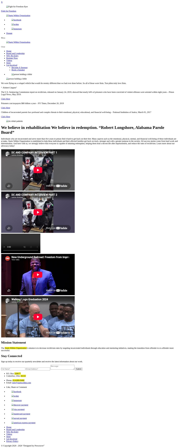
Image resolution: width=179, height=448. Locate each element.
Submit (78, 369)
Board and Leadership (15, 53)
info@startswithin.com (21, 383)
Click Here (5, 99)
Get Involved (11, 65)
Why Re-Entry (12, 56)
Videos (9, 60)
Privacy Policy (12, 441)
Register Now (12, 58)
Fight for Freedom (8, 11)
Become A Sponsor (20, 67)
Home (8, 51)
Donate (9, 33)
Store (8, 63)
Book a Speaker (18, 70)
